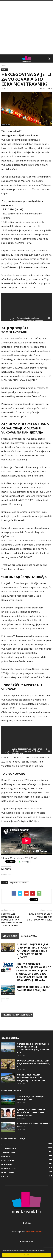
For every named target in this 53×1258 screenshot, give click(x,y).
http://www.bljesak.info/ (19, 883)
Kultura (5, 1176)
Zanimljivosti (8, 1152)
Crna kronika (7, 951)
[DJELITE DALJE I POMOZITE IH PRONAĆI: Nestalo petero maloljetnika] (8, 1113)
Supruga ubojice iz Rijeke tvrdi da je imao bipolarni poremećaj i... (33, 1063)
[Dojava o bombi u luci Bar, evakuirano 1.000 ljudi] (8, 990)
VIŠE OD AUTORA (29, 936)
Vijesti (3, 65)
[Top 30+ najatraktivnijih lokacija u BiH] (8, 1100)
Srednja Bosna (8, 1148)
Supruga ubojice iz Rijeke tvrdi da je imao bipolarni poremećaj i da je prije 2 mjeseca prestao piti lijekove (33, 951)
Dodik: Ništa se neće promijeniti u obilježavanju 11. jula (39, 917)
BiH (3, 970)
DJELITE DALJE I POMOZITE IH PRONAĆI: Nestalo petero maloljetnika (31, 1112)
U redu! (26, 1255)
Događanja (7, 1164)
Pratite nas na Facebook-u (17, 1015)
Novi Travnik (7, 1172)
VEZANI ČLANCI (10, 936)
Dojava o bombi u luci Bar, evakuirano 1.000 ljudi (33, 988)
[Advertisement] (26, 27)
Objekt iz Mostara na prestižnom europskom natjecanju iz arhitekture (31, 1077)
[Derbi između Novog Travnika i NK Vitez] (8, 1127)
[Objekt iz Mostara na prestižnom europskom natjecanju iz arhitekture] (8, 1078)
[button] (49, 59)
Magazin (5, 1156)
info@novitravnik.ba (34, 1231)
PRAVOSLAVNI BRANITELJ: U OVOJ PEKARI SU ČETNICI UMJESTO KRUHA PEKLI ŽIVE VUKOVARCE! (12, 920)
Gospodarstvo (8, 1168)
